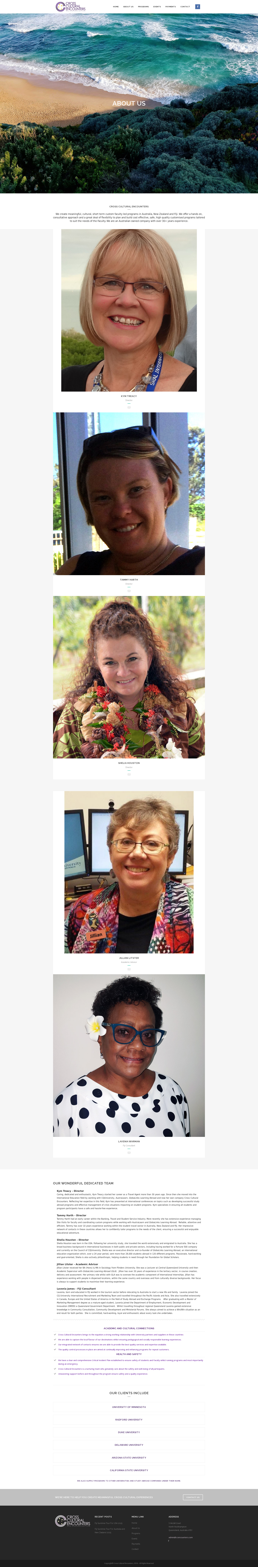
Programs (136, 1533)
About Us (136, 1528)
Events (134, 1539)
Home (134, 1523)
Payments (136, 1544)
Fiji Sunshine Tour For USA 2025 (108, 1523)
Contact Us (193, 1497)
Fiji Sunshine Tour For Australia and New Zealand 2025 (110, 1531)
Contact (135, 1549)
